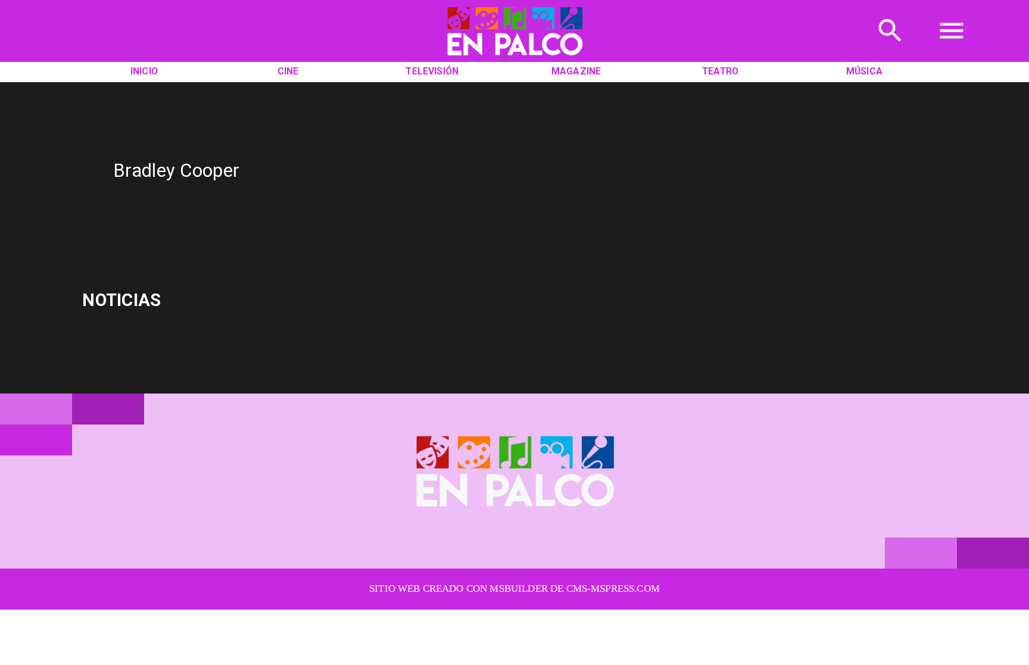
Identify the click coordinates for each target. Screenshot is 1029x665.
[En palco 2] (514, 58)
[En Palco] (890, 48)
